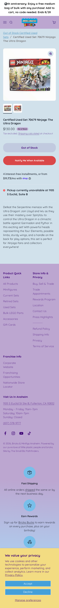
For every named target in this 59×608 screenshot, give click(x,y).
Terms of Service (43, 346)
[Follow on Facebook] (5, 433)
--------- (38, 322)
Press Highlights (43, 317)
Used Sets (9, 307)
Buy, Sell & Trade (43, 283)
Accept (28, 583)
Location (38, 305)
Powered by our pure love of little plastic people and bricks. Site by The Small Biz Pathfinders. (28, 447)
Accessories (10, 318)
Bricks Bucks (26, 522)
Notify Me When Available (29, 160)
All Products (10, 283)
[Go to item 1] (7, 109)
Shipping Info (41, 334)
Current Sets (11, 295)
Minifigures (10, 289)
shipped (30, 489)
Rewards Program (44, 299)
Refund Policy (41, 328)
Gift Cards (9, 324)
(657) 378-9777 (12, 423)
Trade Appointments (41, 291)
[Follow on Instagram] (13, 433)
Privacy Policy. (14, 575)
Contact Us (39, 311)
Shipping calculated (28, 133)
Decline (28, 591)
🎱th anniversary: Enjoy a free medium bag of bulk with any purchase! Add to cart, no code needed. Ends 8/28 (29, 8)
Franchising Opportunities (11, 374)
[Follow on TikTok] (29, 433)
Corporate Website (9, 365)
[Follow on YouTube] (21, 433)
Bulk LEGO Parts (13, 313)
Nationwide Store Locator (14, 384)
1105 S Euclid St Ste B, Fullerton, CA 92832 (28, 403)
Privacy (37, 340)
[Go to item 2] (17, 109)
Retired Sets (10, 301)
